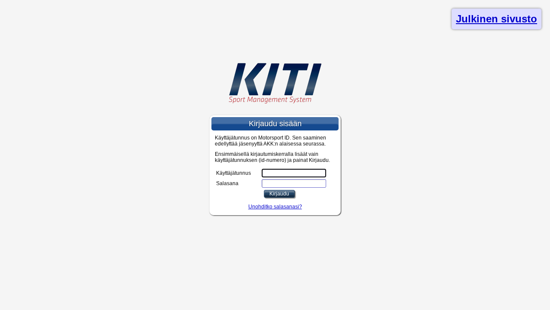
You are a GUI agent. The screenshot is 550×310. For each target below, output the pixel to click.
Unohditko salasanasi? (275, 207)
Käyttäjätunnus (233, 173)
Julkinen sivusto (496, 19)
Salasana (227, 183)
